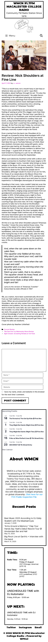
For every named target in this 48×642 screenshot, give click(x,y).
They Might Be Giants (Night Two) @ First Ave (26, 432)
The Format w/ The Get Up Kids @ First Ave (25, 418)
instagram (25, 627)
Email (38, 627)
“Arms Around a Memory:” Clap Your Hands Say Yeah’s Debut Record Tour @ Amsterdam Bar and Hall (23, 528)
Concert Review (9, 329)
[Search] (41, 35)
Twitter (11, 627)
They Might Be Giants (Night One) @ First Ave (26, 425)
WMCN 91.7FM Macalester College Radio (24, 7)
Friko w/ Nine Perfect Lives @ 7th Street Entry (26, 438)
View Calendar (7, 450)
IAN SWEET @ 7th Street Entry (20, 445)
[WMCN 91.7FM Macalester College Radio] (24, 25)
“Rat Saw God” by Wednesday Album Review (19, 331)
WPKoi (24, 639)
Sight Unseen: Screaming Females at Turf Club (19, 333)
